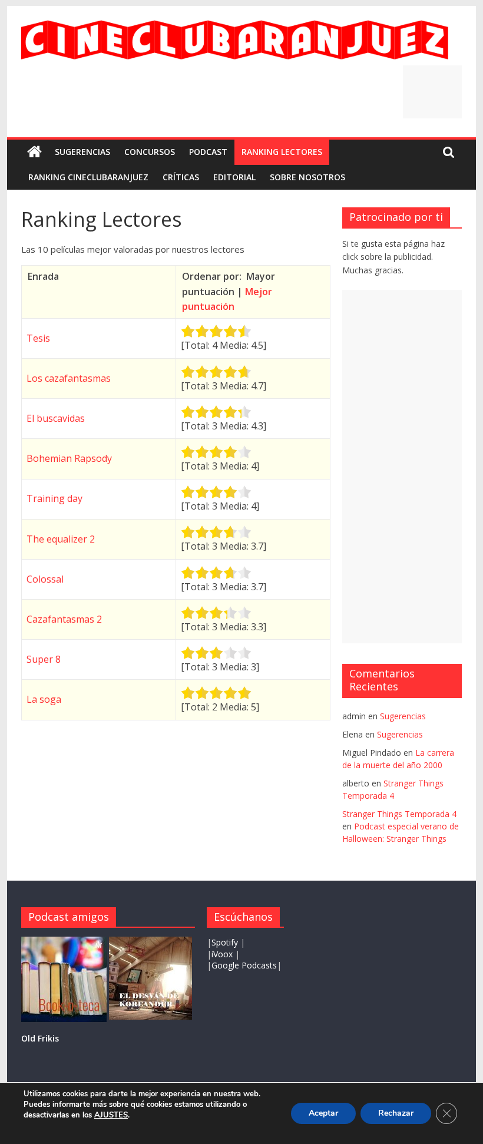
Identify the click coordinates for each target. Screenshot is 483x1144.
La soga (44, 699)
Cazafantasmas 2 (64, 619)
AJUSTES (111, 1115)
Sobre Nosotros (307, 177)
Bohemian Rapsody (69, 458)
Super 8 (44, 659)
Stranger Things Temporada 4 (399, 813)
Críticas (181, 177)
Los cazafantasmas (69, 378)
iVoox (222, 954)
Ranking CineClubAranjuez (88, 177)
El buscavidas (56, 418)
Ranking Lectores (282, 151)
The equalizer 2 (61, 539)
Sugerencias (82, 151)
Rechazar (395, 1113)
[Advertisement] (432, 91)
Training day (54, 498)
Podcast (208, 151)
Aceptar (323, 1113)
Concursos (149, 151)
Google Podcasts (244, 965)
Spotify (225, 942)
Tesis (38, 338)
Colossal (45, 579)
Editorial (234, 177)
